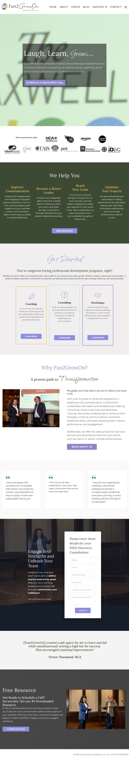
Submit (83, 610)
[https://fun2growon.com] (20, 7)
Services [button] (99, 7)
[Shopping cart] (125, 7)
